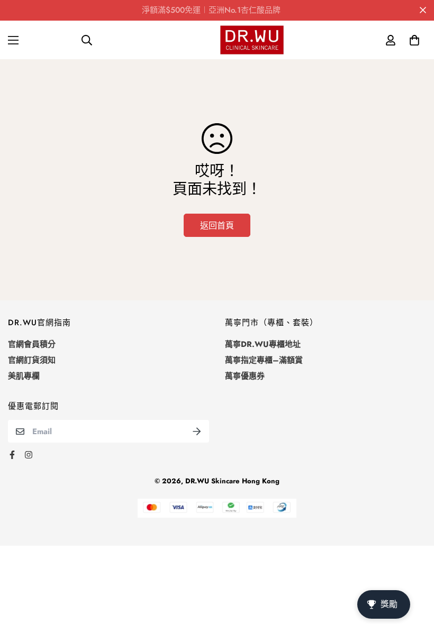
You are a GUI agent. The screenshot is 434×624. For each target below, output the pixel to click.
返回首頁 (217, 225)
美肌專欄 (24, 376)
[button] (414, 40)
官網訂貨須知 (32, 360)
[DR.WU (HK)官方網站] (252, 40)
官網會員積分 (32, 344)
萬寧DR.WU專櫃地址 (263, 344)
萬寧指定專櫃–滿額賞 (264, 360)
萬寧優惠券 (245, 376)
